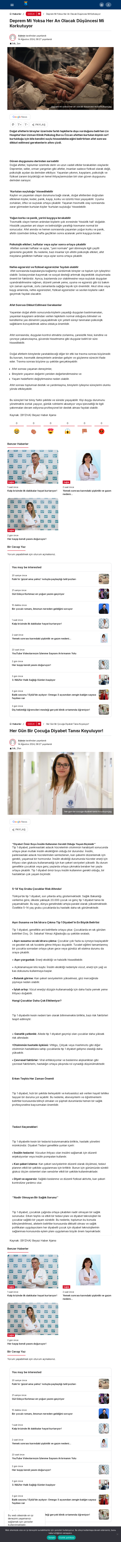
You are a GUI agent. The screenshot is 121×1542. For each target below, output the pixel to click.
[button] (101, 4)
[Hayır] (117, 1534)
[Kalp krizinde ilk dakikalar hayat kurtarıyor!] (32, 473)
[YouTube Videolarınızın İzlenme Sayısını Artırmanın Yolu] (60, 651)
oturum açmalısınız (44, 554)
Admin (21, 35)
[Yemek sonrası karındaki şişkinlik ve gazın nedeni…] (88, 473)
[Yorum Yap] (12, 124)
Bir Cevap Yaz (16, 546)
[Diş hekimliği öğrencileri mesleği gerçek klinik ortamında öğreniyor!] (60, 709)
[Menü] (12, 4)
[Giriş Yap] (108, 4)
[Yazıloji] (26, 4)
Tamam (51, 1537)
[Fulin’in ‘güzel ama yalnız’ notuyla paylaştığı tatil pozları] (60, 579)
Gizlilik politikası (66, 1537)
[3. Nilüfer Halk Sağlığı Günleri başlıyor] (60, 679)
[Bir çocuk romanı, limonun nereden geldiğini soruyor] (60, 608)
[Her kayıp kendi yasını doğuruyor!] (32, 519)
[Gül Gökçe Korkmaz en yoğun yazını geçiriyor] (60, 593)
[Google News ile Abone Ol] (20, 117)
